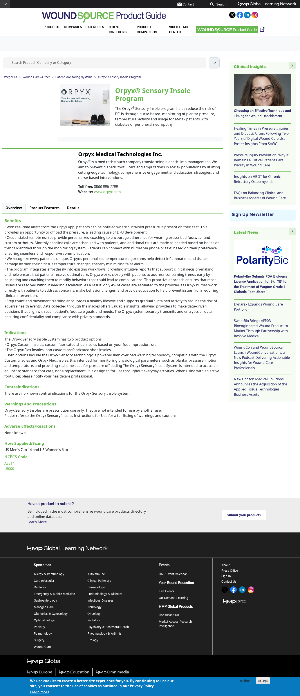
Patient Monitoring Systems (73, 77)
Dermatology (96, 587)
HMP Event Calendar (173, 574)
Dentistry (40, 587)
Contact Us (229, 582)
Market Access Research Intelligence (175, 624)
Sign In (226, 576)
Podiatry (39, 627)
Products (52, 27)
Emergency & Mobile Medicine (54, 594)
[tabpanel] (112, 343)
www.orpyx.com (107, 191)
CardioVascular (44, 581)
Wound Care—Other (36, 77)
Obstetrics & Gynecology (51, 614)
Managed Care (44, 607)
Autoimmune (96, 574)
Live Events (166, 591)
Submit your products (244, 515)
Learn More (37, 521)
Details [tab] (73, 207)
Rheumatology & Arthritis (104, 633)
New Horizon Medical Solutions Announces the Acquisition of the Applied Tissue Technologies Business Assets (260, 387)
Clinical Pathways (99, 581)
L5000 (9, 468)
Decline (244, 681)
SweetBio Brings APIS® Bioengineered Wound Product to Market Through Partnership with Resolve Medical (261, 328)
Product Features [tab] (44, 207)
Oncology (94, 614)
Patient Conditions (117, 30)
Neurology (94, 607)
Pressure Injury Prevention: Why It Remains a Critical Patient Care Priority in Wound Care (261, 160)
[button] (5, 4)
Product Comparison (147, 30)
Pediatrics (94, 620)
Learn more (39, 692)
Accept (263, 681)
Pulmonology (43, 633)
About (225, 565)
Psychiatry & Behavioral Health (108, 627)
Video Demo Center (178, 30)
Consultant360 (169, 615)
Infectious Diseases (100, 600)
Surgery (39, 640)
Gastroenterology (45, 600)
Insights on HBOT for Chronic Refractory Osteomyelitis (257, 179)
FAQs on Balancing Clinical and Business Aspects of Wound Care (260, 195)
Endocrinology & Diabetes (105, 594)
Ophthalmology (44, 620)
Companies (73, 27)
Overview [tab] (13, 207)
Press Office (229, 571)
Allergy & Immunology (49, 574)
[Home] (104, 17)
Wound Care (42, 647)
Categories (94, 27)
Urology (92, 640)
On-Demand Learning (173, 598)
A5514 (9, 463)
